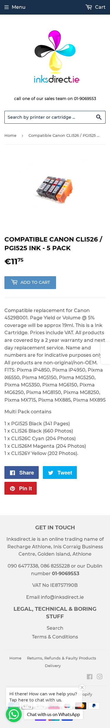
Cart (100, 7)
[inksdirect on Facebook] (90, 677)
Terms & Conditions (55, 637)
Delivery (53, 665)
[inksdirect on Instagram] (100, 677)
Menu (19, 7)
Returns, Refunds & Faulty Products (61, 658)
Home (10, 135)
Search (55, 628)
